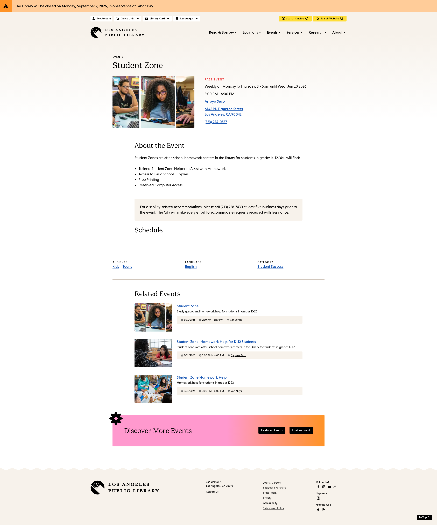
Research (316, 32)
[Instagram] (324, 487)
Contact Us (212, 491)
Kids (115, 266)
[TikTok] (335, 487)
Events (272, 32)
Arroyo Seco (215, 101)
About (337, 32)
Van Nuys (236, 390)
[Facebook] (318, 487)
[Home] (117, 32)
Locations (250, 32)
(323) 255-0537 (216, 122)
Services (293, 32)
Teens (127, 266)
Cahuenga (236, 319)
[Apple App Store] (318, 509)
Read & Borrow (221, 32)
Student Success (270, 266)
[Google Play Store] (324, 509)
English (191, 266)
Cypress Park (238, 355)
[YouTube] (329, 487)
